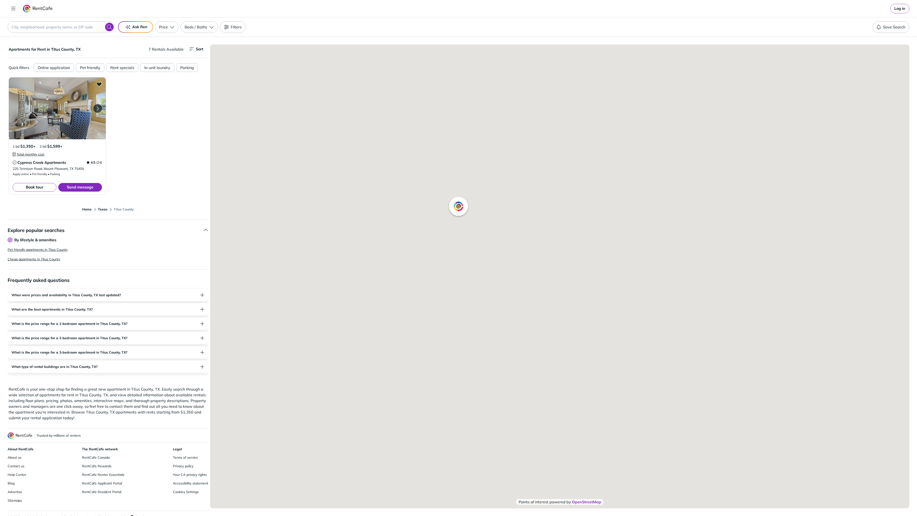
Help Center (17, 475)
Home (87, 209)
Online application (54, 67)
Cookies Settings (186, 492)
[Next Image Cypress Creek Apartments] (97, 108)
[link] (899, 8)
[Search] (109, 27)
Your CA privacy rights (190, 475)
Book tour (34, 187)
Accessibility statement (190, 483)
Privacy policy (183, 466)
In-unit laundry (157, 67)
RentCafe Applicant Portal (102, 483)
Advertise (15, 492)
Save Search (894, 27)
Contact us (16, 466)
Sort (199, 49)
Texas (102, 209)
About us (14, 457)
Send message (80, 187)
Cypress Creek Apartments (41, 162)
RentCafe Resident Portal (101, 492)
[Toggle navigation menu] (13, 8)
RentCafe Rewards (97, 466)
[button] (57, 108)
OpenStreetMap (586, 502)
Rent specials (122, 67)
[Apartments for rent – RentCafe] (38, 8)
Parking (187, 67)
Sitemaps (15, 500)
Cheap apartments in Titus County (34, 259)
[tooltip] (28, 154)
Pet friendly (90, 67)
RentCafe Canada (96, 457)
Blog (11, 483)
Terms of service (185, 457)
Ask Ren (139, 26)
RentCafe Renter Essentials (103, 475)
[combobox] (61, 27)
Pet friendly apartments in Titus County (38, 249)
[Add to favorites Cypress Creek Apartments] (99, 84)
